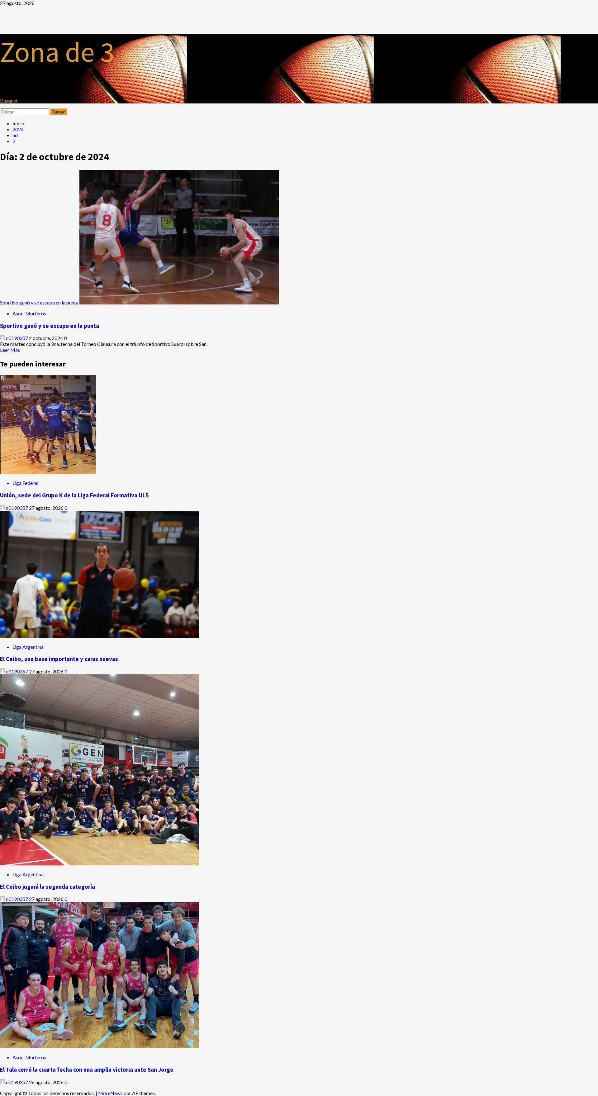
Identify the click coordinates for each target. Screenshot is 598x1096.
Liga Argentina (28, 647)
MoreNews (110, 1093)
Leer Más (10, 350)
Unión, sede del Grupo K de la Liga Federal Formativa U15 (74, 495)
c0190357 (17, 338)
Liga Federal (25, 483)
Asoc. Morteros (29, 313)
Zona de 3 (57, 51)
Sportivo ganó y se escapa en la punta (39, 302)
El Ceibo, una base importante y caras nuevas (59, 659)
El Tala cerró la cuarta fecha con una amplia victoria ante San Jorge (86, 1069)
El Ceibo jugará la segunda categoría (47, 886)
